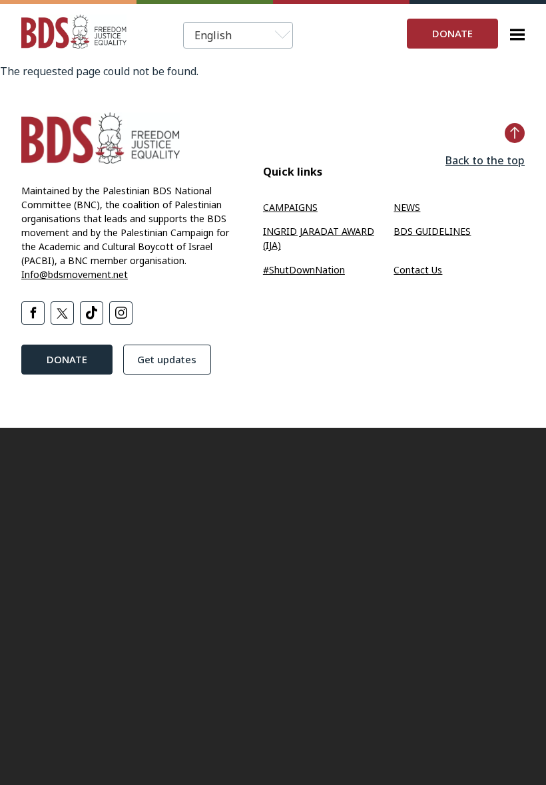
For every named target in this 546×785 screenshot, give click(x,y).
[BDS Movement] (74, 34)
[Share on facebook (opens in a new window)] (33, 313)
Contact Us (418, 269)
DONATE (452, 33)
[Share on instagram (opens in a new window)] (121, 313)
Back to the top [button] (485, 160)
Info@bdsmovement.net (74, 274)
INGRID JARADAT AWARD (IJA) (318, 238)
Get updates (166, 359)
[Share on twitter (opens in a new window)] (62, 313)
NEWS (407, 207)
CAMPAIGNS (290, 207)
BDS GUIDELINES (432, 231)
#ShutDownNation (304, 269)
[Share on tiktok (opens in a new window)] (91, 313)
